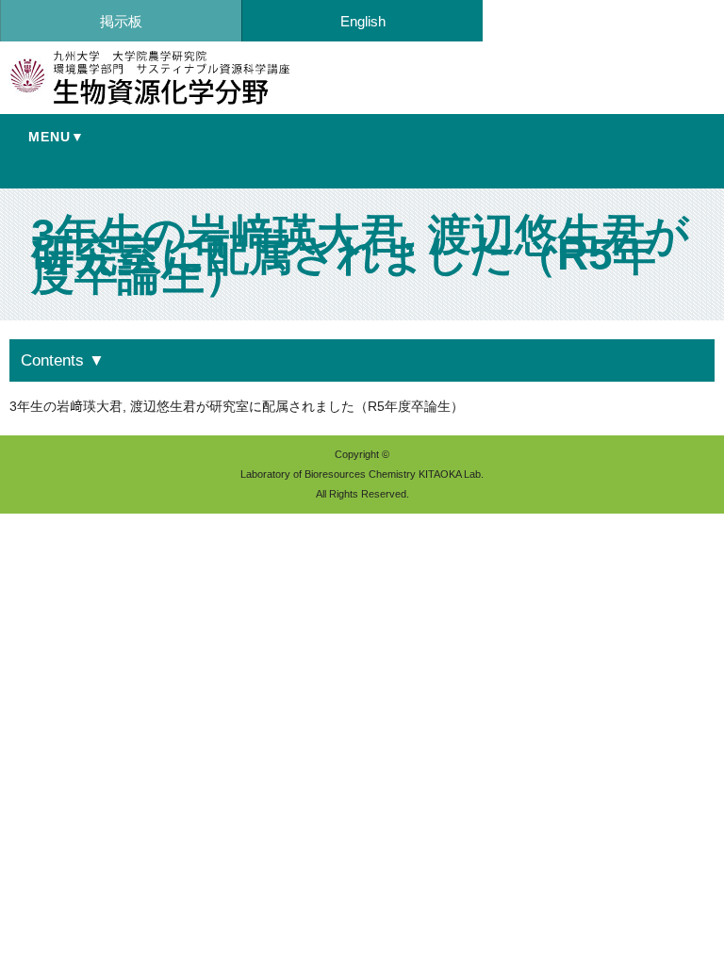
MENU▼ (56, 136)
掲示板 (121, 21)
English (363, 21)
